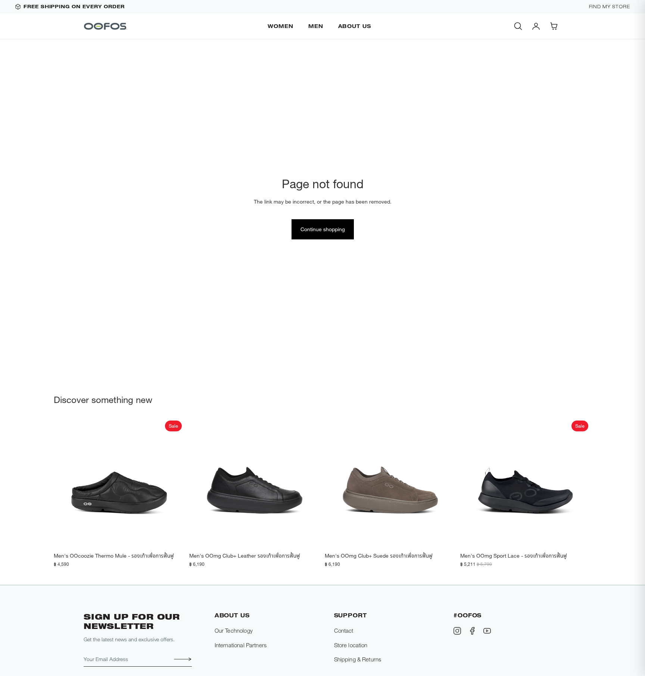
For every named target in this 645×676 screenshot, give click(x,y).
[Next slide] (173, 483)
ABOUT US (354, 26)
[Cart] (553, 26)
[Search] (518, 26)
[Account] (536, 26)
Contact (343, 630)
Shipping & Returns (357, 659)
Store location (351, 645)
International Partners (241, 645)
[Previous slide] (65, 483)
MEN (315, 26)
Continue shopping (322, 229)
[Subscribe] (180, 659)
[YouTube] (487, 631)
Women (280, 26)
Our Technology (234, 630)
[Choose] (173, 537)
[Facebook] (472, 631)
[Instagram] (457, 631)
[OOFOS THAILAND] (106, 26)
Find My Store (609, 7)
